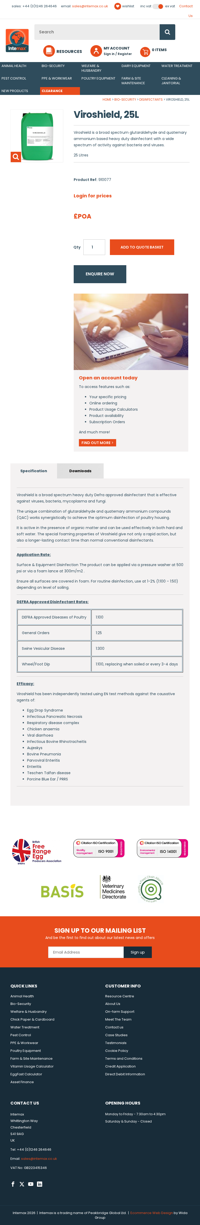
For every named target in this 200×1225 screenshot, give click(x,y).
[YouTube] (30, 1184)
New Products (15, 90)
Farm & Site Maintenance (133, 81)
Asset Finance (22, 1082)
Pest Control (14, 78)
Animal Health (14, 65)
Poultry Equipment (98, 78)
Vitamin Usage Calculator (32, 1066)
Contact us (114, 1027)
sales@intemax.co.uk (90, 6)
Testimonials (116, 1042)
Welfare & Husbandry (91, 68)
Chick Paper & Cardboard (32, 1019)
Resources (69, 51)
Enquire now (100, 274)
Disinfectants (151, 99)
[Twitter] (21, 1184)
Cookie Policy (116, 1050)
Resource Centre (119, 996)
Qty (76, 247)
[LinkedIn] (39, 1184)
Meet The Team (118, 1019)
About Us (112, 1003)
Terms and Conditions (123, 1058)
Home (107, 99)
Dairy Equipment (136, 65)
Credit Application (120, 1066)
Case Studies (116, 1035)
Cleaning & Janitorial (171, 81)
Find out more (98, 442)
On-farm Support (119, 1011)
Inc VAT (145, 6)
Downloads (80, 471)
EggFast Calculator (26, 1074)
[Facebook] (13, 1184)
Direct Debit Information (125, 1074)
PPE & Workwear (57, 78)
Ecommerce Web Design (151, 1212)
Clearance (52, 90)
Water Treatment (176, 65)
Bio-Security (53, 65)
